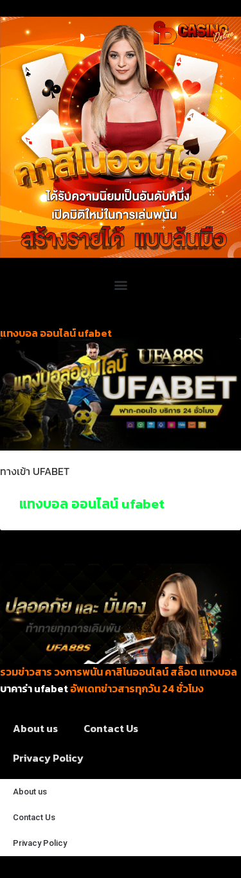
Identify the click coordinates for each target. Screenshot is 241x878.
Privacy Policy (48, 758)
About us (35, 728)
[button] (120, 284)
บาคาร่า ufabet (34, 688)
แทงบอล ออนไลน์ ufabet (92, 504)
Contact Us (111, 728)
